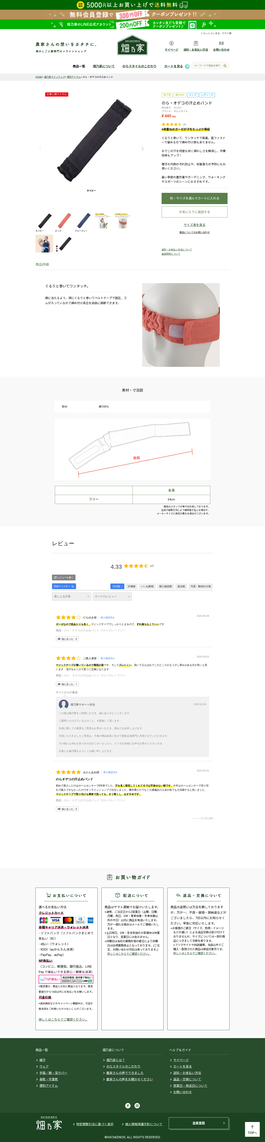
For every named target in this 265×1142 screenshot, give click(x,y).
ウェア (44, 1066)
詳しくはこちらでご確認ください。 (63, 1019)
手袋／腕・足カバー (53, 1073)
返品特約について (171, 254)
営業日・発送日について (190, 1086)
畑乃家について (104, 66)
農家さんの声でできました (125, 1073)
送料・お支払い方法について (177, 249)
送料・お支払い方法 (187, 1073)
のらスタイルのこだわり (139, 66)
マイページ (181, 1060)
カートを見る (173, 66)
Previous (40, 149)
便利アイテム (74, 77)
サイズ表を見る (194, 225)
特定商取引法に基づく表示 (94, 1124)
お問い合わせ (182, 1092)
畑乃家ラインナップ (54, 77)
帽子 (42, 1060)
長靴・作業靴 (48, 1079)
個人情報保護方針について (143, 1124)
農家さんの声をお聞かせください (129, 1079)
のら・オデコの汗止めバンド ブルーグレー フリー (94, 630)
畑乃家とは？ (115, 1060)
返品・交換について (187, 1079)
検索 (225, 66)
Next (142, 149)
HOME (39, 77)
